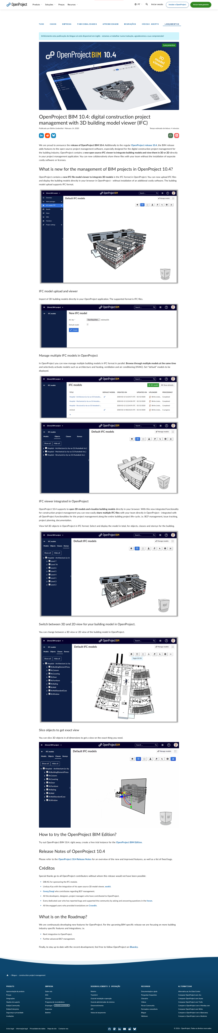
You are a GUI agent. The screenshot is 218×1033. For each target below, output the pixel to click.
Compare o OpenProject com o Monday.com (194, 1005)
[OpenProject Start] (16, 5)
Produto (36, 5)
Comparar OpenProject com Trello (190, 1002)
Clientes (48, 998)
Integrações (10, 998)
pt (139, 4)
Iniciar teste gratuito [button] (201, 5)
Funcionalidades (87, 24)
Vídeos (143, 1002)
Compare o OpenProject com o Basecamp (193, 1012)
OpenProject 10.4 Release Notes (74, 859)
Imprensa (48, 1009)
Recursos (72, 5)
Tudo (41, 24)
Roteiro (93, 991)
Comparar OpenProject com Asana (190, 998)
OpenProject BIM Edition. (129, 842)
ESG (46, 995)
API (92, 1009)
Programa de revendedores (55, 1002)
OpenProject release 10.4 (144, 145)
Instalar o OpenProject (177, 5)
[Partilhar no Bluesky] (53, 135)
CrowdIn (93, 906)
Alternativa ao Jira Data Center (189, 991)
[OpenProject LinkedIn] (119, 1029)
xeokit (108, 887)
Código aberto (150, 24)
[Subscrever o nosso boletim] (170, 135)
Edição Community (13, 1005)
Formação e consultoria (149, 1009)
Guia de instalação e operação (101, 998)
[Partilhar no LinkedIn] (41, 135)
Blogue (14, 975)
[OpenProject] (7, 975)
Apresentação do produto (15, 991)
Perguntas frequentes (149, 995)
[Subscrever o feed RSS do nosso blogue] (176, 135)
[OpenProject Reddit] (130, 1029)
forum (149, 901)
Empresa (66, 24)
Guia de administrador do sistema (102, 1002)
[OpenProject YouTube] (125, 1029)
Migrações (130, 24)
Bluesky (134, 947)
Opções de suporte (13, 1002)
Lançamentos (172, 24)
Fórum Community (148, 1005)
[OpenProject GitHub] (109, 1029)
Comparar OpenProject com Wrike (190, 1009)
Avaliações (10, 1016)
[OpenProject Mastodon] (114, 1029)
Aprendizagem (110, 24)
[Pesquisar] (146, 4)
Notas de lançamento (98, 1012)
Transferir (94, 995)
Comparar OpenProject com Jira (189, 995)
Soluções (49, 5)
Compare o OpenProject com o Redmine (192, 1016)
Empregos (48, 1005)
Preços (8, 995)
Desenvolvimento (97, 1005)
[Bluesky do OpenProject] (135, 1029)
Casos (53, 24)
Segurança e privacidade (14, 1012)
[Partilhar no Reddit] (47, 135)
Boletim (48, 1012)
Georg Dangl (48, 891)
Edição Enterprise (12, 1009)
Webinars (144, 1016)
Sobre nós (48, 991)
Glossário (144, 998)
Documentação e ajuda (149, 991)
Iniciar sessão (157, 4)
